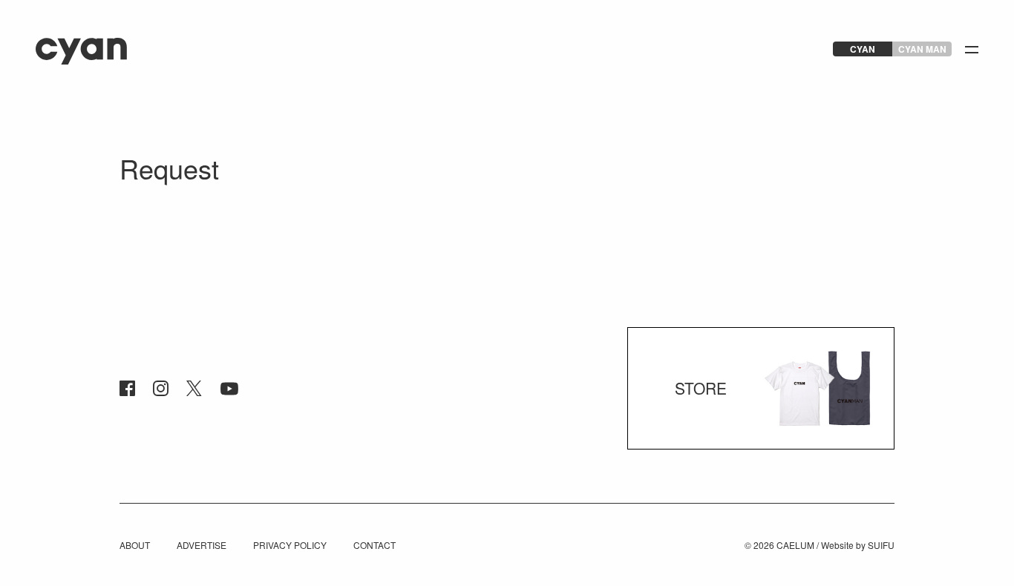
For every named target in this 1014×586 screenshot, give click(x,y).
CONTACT (374, 545)
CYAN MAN (922, 49)
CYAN (862, 49)
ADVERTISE (201, 545)
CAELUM (795, 545)
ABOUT (135, 545)
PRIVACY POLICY (290, 545)
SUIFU (881, 545)
